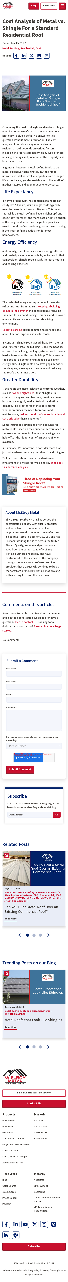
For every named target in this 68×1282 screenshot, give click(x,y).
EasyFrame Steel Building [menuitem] (16, 1144)
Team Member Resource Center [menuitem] (47, 1199)
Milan (22, 1014)
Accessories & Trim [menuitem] (12, 1162)
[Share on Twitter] (31, 56)
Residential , (28, 48)
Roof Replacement (17, 901)
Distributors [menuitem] (40, 1132)
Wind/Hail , (50, 898)
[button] (62, 6)
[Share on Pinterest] (39, 56)
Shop (34, 5)
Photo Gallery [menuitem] (9, 1198)
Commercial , (48, 895)
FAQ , (37, 895)
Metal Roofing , (11, 48)
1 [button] (27, 935)
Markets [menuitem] (40, 1114)
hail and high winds (23, 393)
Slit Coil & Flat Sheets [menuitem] (14, 1138)
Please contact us (26, 622)
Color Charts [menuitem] (9, 1186)
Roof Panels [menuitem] (8, 1120)
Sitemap (45, 1270)
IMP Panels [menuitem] (8, 1132)
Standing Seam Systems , (19, 895)
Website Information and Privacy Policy (21, 1270)
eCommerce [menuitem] (9, 1192)
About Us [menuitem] (39, 1180)
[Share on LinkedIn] (24, 56)
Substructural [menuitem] (10, 1150)
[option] (34, 888)
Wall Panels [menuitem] (8, 1126)
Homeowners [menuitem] (41, 1138)
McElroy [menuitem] (39, 1174)
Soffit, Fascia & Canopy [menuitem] (14, 1156)
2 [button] (34, 935)
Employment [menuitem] (41, 1186)
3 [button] (40, 935)
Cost (38, 48)
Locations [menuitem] (39, 1192)
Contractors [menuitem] (40, 1126)
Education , (11, 892)
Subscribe (34, 1246)
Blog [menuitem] (4, 1180)
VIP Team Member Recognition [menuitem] (43, 1209)
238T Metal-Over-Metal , (30, 898)
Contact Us (34, 1103)
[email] (46, 56)
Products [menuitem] (8, 1114)
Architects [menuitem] (40, 1120)
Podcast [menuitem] (6, 1204)
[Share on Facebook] (16, 56)
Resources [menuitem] (9, 1174)
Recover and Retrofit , (49, 892)
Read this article (12, 330)
